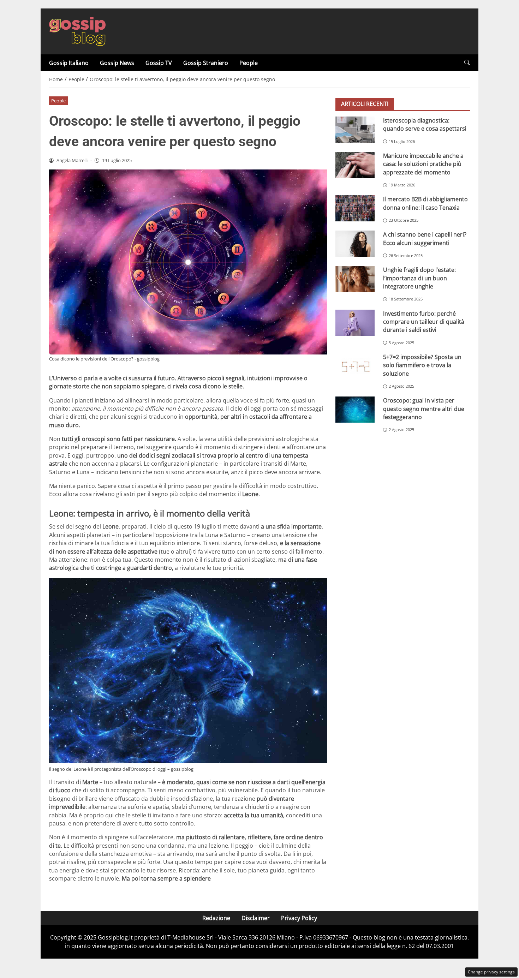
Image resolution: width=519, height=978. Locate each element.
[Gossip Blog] (77, 31)
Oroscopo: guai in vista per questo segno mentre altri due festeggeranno (423, 408)
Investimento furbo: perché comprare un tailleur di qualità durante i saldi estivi (423, 322)
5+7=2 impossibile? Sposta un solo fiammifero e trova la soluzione (422, 365)
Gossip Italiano (69, 63)
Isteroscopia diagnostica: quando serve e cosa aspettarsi (424, 124)
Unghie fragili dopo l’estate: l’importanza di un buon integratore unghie (419, 278)
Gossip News (117, 63)
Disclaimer (255, 918)
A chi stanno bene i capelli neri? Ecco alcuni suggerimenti (424, 238)
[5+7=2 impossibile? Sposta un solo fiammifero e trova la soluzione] (355, 366)
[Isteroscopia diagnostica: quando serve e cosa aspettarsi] (355, 130)
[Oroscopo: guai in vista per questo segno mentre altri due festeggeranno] (355, 409)
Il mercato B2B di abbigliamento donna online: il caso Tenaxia (425, 203)
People (248, 63)
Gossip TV (158, 63)
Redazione (216, 918)
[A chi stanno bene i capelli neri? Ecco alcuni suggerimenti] (355, 244)
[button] (467, 63)
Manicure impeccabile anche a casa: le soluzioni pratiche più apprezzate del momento (423, 164)
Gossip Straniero (205, 63)
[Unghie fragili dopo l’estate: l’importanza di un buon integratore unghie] (355, 279)
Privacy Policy (299, 918)
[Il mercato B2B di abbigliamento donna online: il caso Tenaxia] (355, 208)
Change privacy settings (491, 972)
